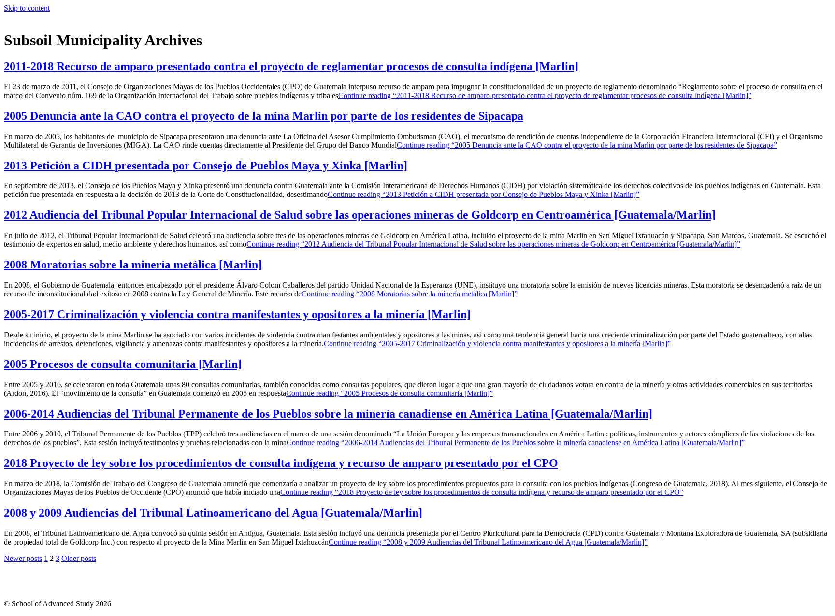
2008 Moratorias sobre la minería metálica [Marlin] (133, 264)
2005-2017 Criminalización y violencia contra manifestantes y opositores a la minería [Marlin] (237, 314)
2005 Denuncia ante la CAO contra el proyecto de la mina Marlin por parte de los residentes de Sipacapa (263, 116)
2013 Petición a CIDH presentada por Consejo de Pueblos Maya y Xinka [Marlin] (205, 165)
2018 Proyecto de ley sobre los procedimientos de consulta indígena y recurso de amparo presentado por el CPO (281, 463)
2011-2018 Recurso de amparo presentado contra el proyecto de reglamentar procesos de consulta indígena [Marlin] (291, 66)
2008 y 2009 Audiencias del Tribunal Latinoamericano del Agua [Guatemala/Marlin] (213, 512)
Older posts (78, 558)
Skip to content (27, 8)
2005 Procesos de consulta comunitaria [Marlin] (123, 364)
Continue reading (544, 95)
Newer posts (23, 558)
